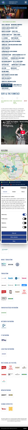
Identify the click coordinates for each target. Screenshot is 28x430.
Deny (14, 241)
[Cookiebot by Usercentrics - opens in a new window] (20, 188)
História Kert (5, 182)
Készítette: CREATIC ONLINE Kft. (25, 428)
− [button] (1, 157)
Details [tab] (14, 191)
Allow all (14, 233)
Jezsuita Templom (6, 184)
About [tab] (22, 191)
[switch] (24, 219)
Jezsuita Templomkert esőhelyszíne (18, 184)
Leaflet (16, 180)
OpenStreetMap (21, 180)
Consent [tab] (5, 191)
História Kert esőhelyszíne (16, 182)
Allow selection (14, 237)
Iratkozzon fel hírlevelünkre (19, 7)
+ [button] (1, 155)
